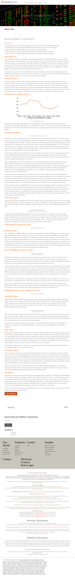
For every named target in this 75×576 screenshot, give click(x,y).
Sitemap (21, 560)
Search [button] (73, 2)
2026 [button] (12, 432)
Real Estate (17, 454)
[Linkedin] (60, 560)
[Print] (22, 33)
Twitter (67, 3)
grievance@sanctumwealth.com (56, 486)
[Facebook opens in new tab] (10, 33)
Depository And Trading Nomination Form (24, 567)
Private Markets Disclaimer (36, 562)
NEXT (66, 407)
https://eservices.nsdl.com (63, 527)
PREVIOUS (10, 407)
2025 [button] (12, 434)
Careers (31, 442)
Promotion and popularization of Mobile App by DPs (33, 573)
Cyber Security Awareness (30, 569)
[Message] (18, 33)
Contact (7, 459)
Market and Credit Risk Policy (14, 573)
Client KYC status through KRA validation (30, 571)
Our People (5, 450)
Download (63, 508)
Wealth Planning (19, 452)
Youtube (70, 3)
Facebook (64, 3)
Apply (28, 445)
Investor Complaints (7, 571)
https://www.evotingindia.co (53, 527)
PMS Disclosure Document (14, 562)
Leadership (5, 448)
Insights (49, 442)
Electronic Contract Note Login (27, 462)
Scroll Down (37, 19)
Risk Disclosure (38, 563)
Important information (19, 569)
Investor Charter (40, 569)
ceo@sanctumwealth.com (41, 512)
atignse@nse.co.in (21, 497)
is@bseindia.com (42, 497)
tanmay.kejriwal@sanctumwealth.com (38, 516)
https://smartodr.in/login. (31, 508)
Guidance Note (20, 563)
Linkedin (61, 3)
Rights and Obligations (29, 563)
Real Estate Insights (50, 447)
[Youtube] (70, 560)
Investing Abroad (49, 449)
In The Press (48, 454)
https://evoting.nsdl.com (42, 527)
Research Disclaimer (25, 562)
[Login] (53, 3)
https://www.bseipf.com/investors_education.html (46, 532)
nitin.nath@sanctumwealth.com (39, 513)
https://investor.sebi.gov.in (28, 504)
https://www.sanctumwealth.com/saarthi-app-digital (51, 504)
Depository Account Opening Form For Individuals (22, 565)
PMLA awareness (16, 571)
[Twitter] (67, 560)
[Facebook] (63, 560)
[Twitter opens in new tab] (14, 33)
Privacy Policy (27, 560)
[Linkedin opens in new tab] (6, 33)
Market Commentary (50, 445)
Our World (6, 444)
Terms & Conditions (35, 560)
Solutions (20, 442)
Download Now (10, 393)
